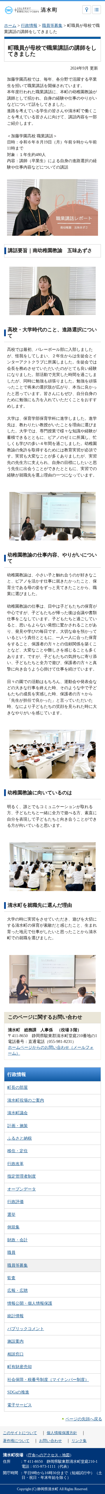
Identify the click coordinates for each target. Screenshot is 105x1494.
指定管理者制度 (21, 1176)
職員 (11, 1252)
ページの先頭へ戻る (83, 1419)
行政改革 (15, 1163)
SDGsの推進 (18, 1392)
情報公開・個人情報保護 (29, 1303)
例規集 (13, 1227)
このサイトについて (20, 1433)
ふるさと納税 (19, 1138)
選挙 (11, 1214)
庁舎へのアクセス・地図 (49, 1455)
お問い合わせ (50, 1441)
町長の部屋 (17, 1087)
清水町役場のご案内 (25, 1100)
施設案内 (15, 1341)
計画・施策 (17, 1125)
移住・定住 (17, 1150)
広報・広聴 (17, 1290)
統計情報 (15, 1315)
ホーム (10, 25)
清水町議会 (17, 1112)
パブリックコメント (25, 1328)
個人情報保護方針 (62, 1433)
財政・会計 (17, 1240)
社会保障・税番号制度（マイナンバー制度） (48, 1379)
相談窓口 (15, 1354)
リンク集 (79, 1441)
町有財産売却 (19, 1366)
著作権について (16, 1441)
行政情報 (29, 25)
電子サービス (19, 1405)
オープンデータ (21, 1189)
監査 (11, 1277)
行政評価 (15, 1201)
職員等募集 (52, 25)
